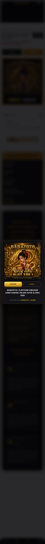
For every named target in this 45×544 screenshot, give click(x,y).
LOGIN (31, 284)
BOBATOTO (25, 300)
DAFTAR (13, 284)
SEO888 (33, 300)
